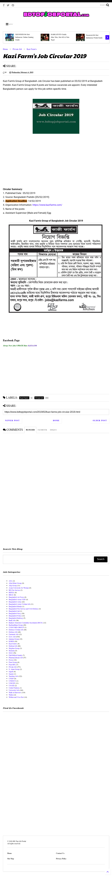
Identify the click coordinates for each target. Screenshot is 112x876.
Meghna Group (14, 648)
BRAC (11, 595)
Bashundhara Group (16, 625)
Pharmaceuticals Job (16, 657)
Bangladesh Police (15, 615)
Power (11, 660)
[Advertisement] (56, 162)
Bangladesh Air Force (16, 597)
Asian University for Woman (19, 588)
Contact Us (60, 853)
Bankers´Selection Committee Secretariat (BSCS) (26, 622)
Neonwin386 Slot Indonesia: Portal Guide (94, 36)
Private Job (17, 49)
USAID (11, 685)
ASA (10, 581)
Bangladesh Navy (15, 613)
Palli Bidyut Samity (15, 655)
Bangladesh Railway (16, 618)
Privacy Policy (61, 858)
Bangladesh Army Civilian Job (19, 604)
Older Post (100, 420)
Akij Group (13, 585)
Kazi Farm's (32, 49)
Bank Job (12, 620)
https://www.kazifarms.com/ (47, 205)
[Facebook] (4, 5)
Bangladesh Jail (14, 611)
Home (5, 49)
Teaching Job (13, 676)
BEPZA (11, 592)
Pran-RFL (12, 664)
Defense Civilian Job (16, 629)
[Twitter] (8, 5)
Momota (12, 650)
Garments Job (13, 634)
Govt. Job (12, 636)
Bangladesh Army (15, 602)
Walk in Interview (15, 692)
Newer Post (12, 420)
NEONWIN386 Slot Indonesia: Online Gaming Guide (24, 37)
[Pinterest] (13, 5)
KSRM (11, 641)
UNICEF (12, 683)
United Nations (14, 688)
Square (11, 674)
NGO (11, 653)
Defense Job (13, 632)
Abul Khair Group (15, 583)
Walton (11, 695)
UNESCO (12, 681)
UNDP (11, 678)
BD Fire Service (14, 590)
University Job (14, 690)
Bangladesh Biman (15, 606)
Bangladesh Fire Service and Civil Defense (23, 609)
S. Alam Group (14, 669)
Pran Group (13, 662)
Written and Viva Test (16, 697)
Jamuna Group (14, 639)
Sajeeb (11, 671)
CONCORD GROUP (16, 627)
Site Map (10, 858)
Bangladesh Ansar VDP (17, 599)
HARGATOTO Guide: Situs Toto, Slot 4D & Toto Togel (60, 37)
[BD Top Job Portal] (56, 17)
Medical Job (13, 646)
